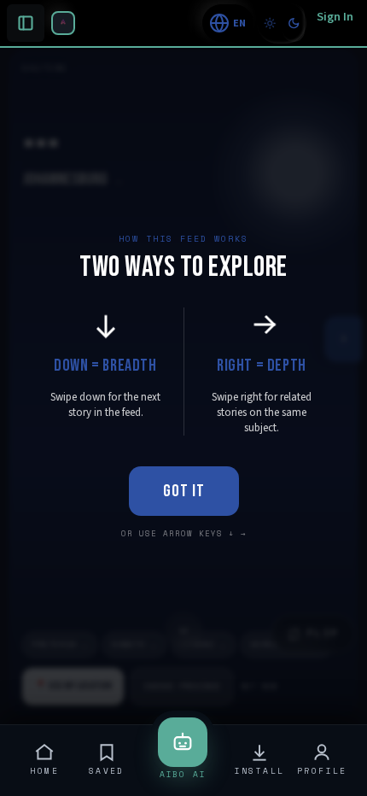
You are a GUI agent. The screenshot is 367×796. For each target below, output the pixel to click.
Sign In (335, 17)
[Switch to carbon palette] (294, 23)
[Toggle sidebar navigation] (63, 23)
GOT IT (184, 491)
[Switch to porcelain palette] (270, 23)
